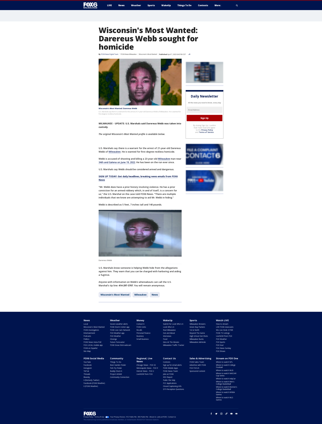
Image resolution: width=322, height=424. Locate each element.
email (236, 414)
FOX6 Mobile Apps (170, 368)
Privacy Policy (207, 130)
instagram (221, 414)
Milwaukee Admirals (198, 342)
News (155, 294)
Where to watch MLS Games (224, 398)
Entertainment (89, 333)
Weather (115, 320)
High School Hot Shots (199, 336)
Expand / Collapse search (236, 5)
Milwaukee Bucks (197, 339)
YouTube (87, 362)
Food (165, 339)
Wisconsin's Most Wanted (148, 54)
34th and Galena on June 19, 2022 (117, 162)
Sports (193, 320)
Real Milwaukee (169, 330)
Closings (113, 339)
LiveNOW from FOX (224, 336)
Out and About (169, 333)
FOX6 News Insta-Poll (92, 342)
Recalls (139, 330)
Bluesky (87, 377)
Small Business (142, 339)
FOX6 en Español (90, 348)
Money (140, 320)
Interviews (167, 336)
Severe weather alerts (119, 324)
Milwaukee (115, 151)
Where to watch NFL (224, 362)
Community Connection (119, 377)
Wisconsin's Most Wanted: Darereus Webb (118, 108)
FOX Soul (219, 345)
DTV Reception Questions (173, 389)
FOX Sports (220, 342)
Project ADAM (116, 374)
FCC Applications (170, 383)
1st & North (194, 330)
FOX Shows (220, 351)
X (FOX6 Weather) (91, 386)
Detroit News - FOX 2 (145, 371)
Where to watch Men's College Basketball (225, 382)
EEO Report (167, 377)
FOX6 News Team (170, 371)
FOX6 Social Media (94, 358)
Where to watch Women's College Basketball (226, 388)
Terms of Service (206, 132)
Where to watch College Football (225, 366)
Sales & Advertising (200, 358)
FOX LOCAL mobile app (93, 345)
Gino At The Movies (171, 342)
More (217, 5)
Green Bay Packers (197, 327)
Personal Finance (143, 333)
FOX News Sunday (223, 348)
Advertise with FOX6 (198, 365)
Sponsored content (197, 371)
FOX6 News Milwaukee (129, 54)
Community (116, 358)
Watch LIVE (222, 320)
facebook (211, 414)
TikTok (86, 371)
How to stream (222, 324)
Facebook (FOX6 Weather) (94, 383)
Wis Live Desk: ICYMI (224, 330)
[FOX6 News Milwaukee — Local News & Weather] (92, 5)
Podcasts (87, 336)
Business (140, 336)
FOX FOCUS (194, 368)
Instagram (88, 368)
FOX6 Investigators (91, 330)
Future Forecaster (117, 342)
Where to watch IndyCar (226, 378)
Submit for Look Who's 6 (173, 324)
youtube (231, 414)
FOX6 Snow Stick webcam (120, 345)
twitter (216, 414)
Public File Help (169, 380)
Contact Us (169, 358)
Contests (166, 362)
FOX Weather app (117, 333)
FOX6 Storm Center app (119, 327)
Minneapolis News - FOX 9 (147, 368)
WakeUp (167, 320)
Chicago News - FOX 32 (146, 365)
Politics (86, 339)
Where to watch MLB (224, 370)
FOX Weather (115, 336)
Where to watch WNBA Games (225, 393)
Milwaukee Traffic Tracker (173, 345)
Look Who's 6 (168, 327)
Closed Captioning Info (172, 386)
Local (86, 324)
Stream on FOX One (227, 358)
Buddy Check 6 (116, 371)
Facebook (88, 365)
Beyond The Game (197, 333)
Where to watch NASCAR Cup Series (226, 374)
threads (226, 414)
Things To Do (115, 362)
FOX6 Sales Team (197, 362)
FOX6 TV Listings (223, 333)
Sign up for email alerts (172, 365)
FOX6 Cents (141, 327)
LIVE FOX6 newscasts (224, 327)
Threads (87, 374)
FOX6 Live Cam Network (120, 330)
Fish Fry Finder (116, 368)
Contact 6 (140, 324)
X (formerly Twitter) (91, 380)
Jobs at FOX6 (168, 374)
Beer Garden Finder (118, 365)
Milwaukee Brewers (198, 324)
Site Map (87, 351)
